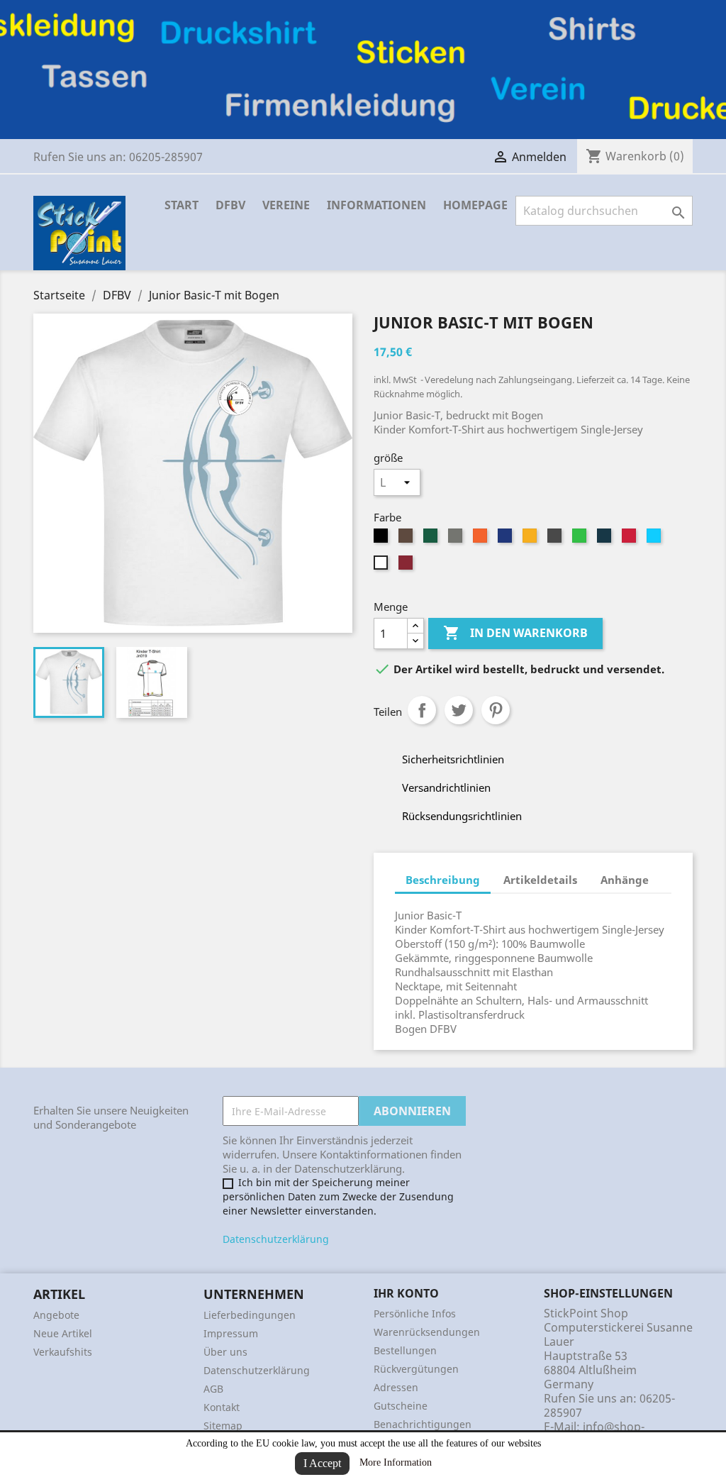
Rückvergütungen (416, 1369)
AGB (213, 1388)
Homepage (475, 205)
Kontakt (221, 1407)
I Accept (322, 1463)
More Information (395, 1462)
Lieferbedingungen (249, 1315)
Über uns (225, 1352)
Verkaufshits (62, 1352)
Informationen (376, 205)
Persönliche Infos (415, 1313)
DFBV (230, 205)
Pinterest (495, 710)
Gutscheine (401, 1405)
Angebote (56, 1315)
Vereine (286, 205)
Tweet (459, 710)
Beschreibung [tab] (443, 880)
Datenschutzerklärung (276, 1239)
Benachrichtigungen (422, 1424)
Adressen (396, 1387)
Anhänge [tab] (625, 880)
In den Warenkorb (515, 632)
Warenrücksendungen (427, 1332)
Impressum (230, 1333)
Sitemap (222, 1425)
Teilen (422, 710)
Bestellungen (405, 1350)
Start (181, 205)
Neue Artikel (62, 1333)
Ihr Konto (406, 1293)
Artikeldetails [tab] (540, 880)
